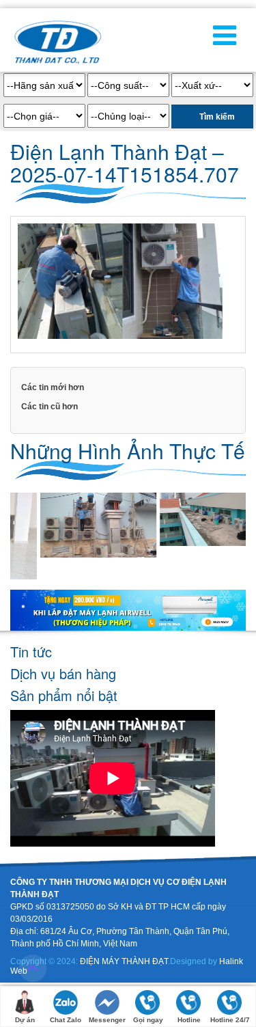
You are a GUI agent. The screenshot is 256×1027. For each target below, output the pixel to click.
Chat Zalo (65, 1020)
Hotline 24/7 (230, 1020)
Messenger (107, 1020)
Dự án (25, 1020)
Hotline (189, 1020)
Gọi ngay (148, 1020)
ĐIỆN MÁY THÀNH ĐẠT (124, 961)
